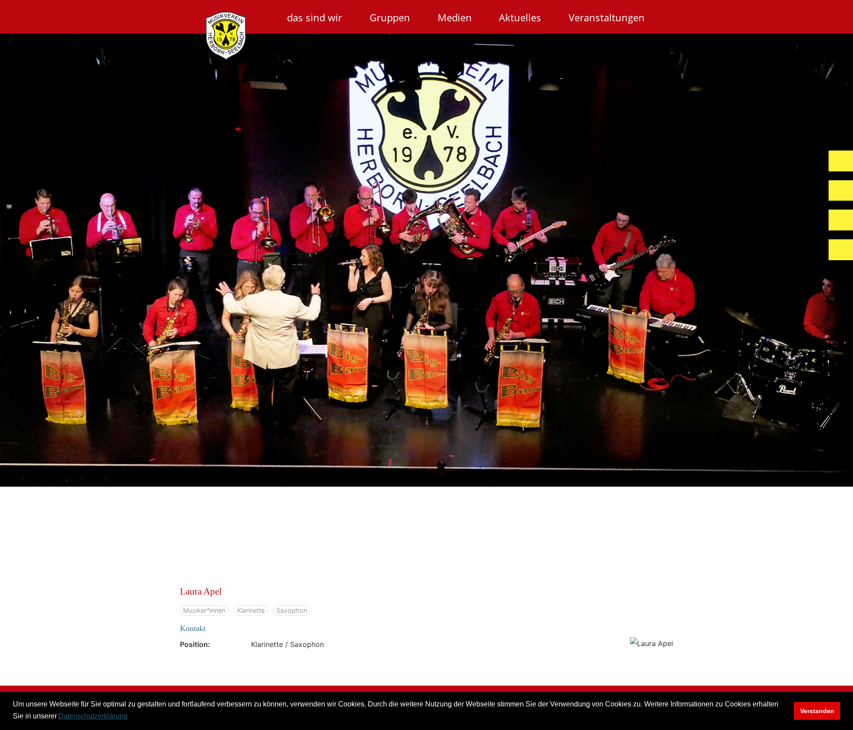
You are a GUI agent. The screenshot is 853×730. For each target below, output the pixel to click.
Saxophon (291, 610)
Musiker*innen (204, 610)
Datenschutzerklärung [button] (93, 716)
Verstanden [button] (817, 710)
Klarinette (251, 610)
